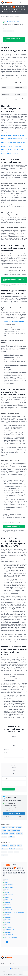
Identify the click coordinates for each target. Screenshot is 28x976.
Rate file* (13, 765)
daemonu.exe (8, 914)
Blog (20, 963)
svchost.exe (4, 827)
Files (7, 16)
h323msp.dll (4, 848)
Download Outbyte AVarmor (12, 526)
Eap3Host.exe (5, 833)
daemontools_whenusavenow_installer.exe (15, 912)
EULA (4, 285)
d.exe (6, 879)
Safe (14, 745)
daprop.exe (8, 932)
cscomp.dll (4, 852)
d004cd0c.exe (9, 884)
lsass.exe (4, 830)
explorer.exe (11, 827)
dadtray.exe (8, 907)
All (3, 864)
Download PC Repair (13, 813)
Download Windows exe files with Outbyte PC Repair (14, 39)
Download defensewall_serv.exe (12, 135)
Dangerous (14, 736)
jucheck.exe (18, 827)
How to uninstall (17, 971)
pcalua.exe (12, 833)
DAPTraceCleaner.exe (11, 937)
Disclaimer (16, 970)
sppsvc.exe (4, 836)
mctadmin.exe (19, 833)
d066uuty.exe (9, 887)
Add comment (8, 789)
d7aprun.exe (8, 899)
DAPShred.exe (9, 934)
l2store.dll (19, 845)
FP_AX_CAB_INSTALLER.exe (14, 830)
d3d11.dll (17, 852)
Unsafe (14, 741)
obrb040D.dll (4, 855)
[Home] (6, 2)
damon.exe (8, 919)
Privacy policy (4, 971)
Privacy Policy (7, 285)
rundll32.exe (11, 836)
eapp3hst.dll (19, 848)
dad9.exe (7, 902)
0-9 (3, 7)
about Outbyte (17, 284)
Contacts (12, 963)
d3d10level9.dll (5, 845)
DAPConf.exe (8, 927)
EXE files (12, 962)
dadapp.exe (8, 904)
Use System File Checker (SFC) (12, 149)
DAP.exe (7, 922)
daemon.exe (8, 909)
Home (2, 16)
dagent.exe (8, 917)
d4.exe (7, 897)
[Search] (21, 2)
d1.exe (7, 889)
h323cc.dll (10, 852)
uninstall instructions (7, 817)
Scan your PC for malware (11, 146)
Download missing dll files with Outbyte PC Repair (13, 280)
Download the (14, 321)
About (20, 962)
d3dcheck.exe (9, 894)
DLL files (14, 864)
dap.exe (7, 924)
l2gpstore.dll (13, 845)
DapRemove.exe (9, 929)
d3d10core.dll (12, 848)
